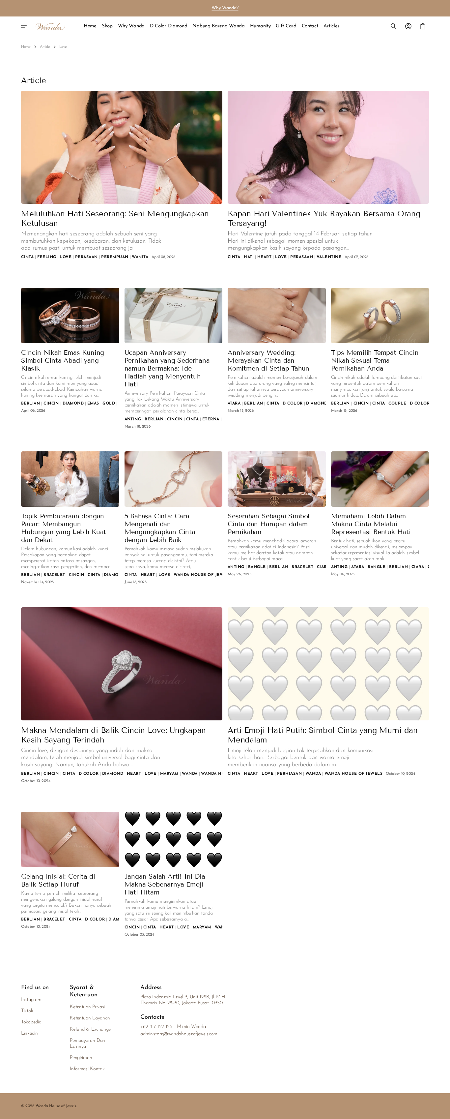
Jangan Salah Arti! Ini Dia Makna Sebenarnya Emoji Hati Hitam (165, 884)
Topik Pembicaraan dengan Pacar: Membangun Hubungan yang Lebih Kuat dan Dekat (63, 528)
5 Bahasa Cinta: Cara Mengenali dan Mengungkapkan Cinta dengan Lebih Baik (160, 528)
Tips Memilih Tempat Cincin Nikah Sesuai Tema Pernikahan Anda (375, 360)
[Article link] (121, 147)
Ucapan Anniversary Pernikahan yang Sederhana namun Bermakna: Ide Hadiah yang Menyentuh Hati (167, 368)
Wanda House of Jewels (56, 1106)
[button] (393, 26)
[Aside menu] (28, 26)
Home (26, 47)
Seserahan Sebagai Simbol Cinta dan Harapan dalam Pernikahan (269, 524)
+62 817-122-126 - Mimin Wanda (173, 1026)
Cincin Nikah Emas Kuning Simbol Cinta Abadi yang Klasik (62, 360)
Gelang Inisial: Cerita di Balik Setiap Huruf (58, 880)
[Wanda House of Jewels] (50, 26)
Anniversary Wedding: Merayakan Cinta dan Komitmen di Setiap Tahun (268, 360)
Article (45, 47)
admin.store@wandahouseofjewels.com (178, 1034)
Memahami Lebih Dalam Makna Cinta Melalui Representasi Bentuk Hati (371, 524)
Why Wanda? (224, 8)
